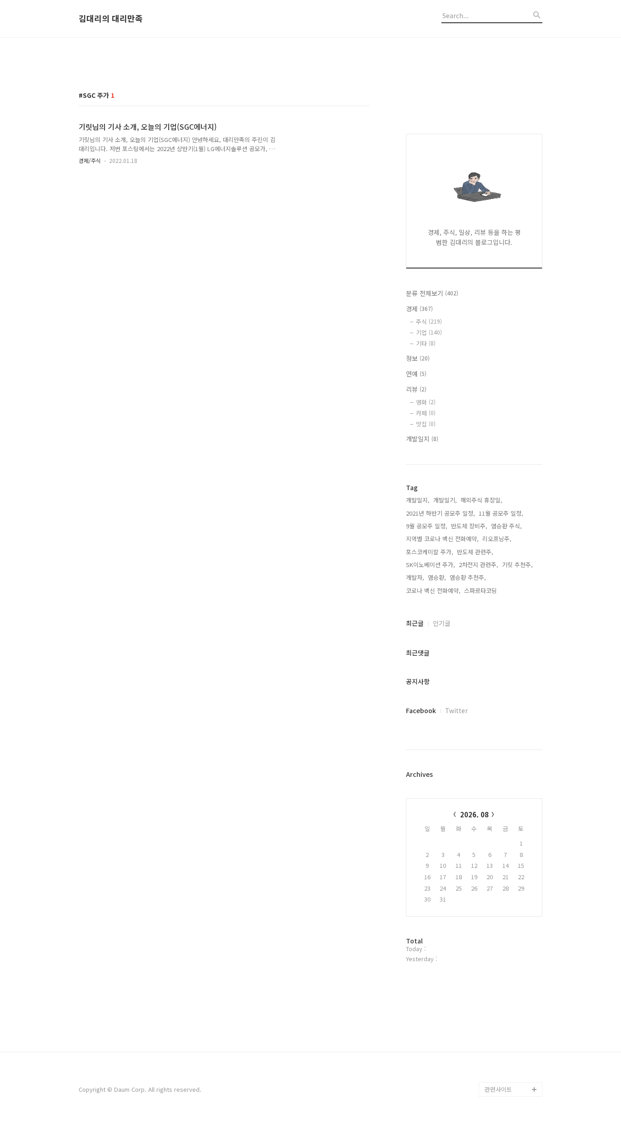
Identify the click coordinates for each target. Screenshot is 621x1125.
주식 (429, 321)
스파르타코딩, (481, 590)
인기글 (442, 623)
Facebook (421, 710)
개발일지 (422, 438)
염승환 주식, (506, 526)
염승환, (437, 577)
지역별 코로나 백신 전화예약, (442, 538)
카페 (426, 413)
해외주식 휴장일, (481, 500)
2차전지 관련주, (478, 564)
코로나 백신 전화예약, (433, 590)
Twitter (456, 710)
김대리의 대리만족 (111, 19)
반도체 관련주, (475, 551)
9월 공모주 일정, (426, 526)
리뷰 (416, 389)
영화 (426, 402)
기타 (426, 343)
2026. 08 (474, 814)
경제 (419, 308)
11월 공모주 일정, (501, 513)
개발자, (415, 577)
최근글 (415, 623)
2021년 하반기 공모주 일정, (440, 513)
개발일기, (445, 500)
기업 (429, 332)
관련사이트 (498, 1089)
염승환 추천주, (468, 577)
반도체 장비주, (469, 526)
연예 (416, 373)
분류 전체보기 (432, 293)
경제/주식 (90, 160)
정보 (418, 358)
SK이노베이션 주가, (430, 564)
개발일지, (418, 500)
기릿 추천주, (517, 564)
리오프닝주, (496, 538)
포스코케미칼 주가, (429, 551)
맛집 (426, 424)
